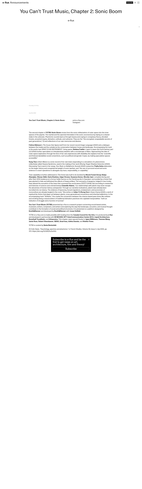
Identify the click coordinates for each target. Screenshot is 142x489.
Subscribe (71, 248)
